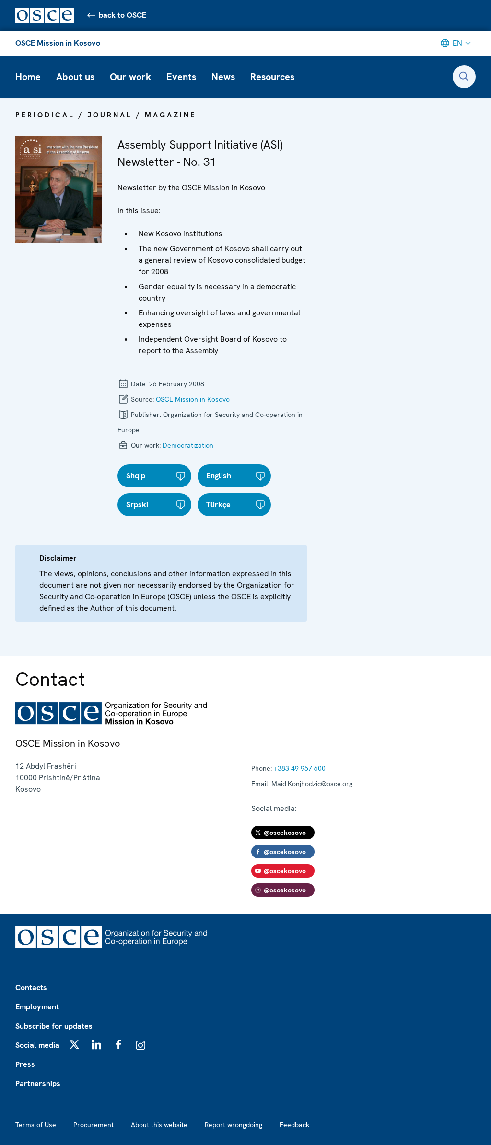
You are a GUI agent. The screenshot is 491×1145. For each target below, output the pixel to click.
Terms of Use (35, 1125)
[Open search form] (464, 76)
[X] (74, 1044)
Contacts (31, 988)
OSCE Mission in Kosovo (57, 43)
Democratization (188, 445)
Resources (272, 76)
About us (75, 76)
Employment (37, 1007)
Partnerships (37, 1083)
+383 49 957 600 (300, 768)
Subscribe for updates (54, 1026)
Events (181, 76)
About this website (159, 1125)
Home (28, 76)
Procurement (93, 1125)
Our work (130, 76)
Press (25, 1064)
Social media (37, 1045)
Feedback (294, 1125)
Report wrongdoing (233, 1125)
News (223, 76)
